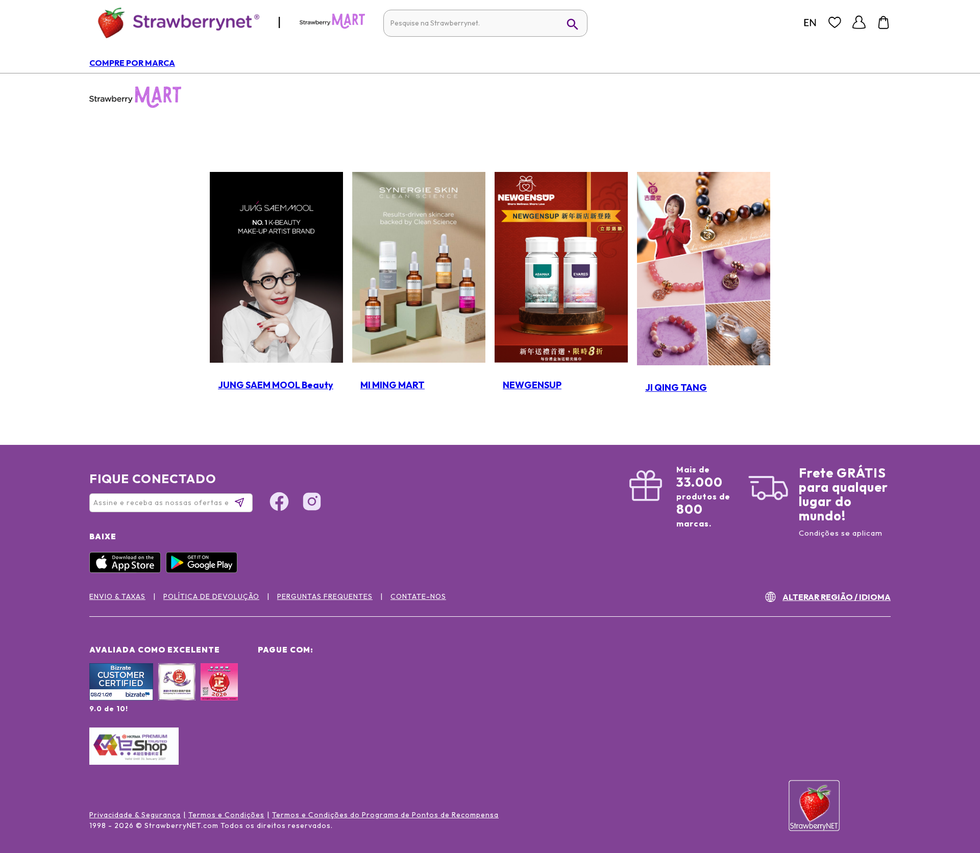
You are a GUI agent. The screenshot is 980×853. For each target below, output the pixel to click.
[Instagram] (951, 790)
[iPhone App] (127, 570)
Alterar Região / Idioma (836, 597)
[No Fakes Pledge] (219, 692)
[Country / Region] (810, 22)
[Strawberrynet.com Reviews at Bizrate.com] (121, 698)
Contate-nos (418, 596)
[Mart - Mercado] (332, 26)
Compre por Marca (132, 63)
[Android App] (204, 570)
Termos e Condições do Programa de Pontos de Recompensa (385, 814)
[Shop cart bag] (883, 22)
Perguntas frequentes (325, 596)
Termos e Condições (226, 814)
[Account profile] (859, 22)
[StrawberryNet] (174, 22)
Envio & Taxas (117, 596)
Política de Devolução (211, 596)
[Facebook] (951, 751)
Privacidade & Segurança (135, 814)
